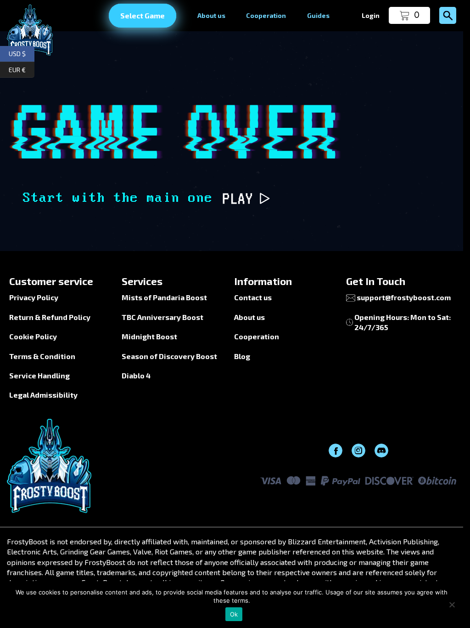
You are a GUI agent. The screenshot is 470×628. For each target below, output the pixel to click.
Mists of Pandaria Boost (164, 297)
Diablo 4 (136, 375)
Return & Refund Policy (49, 317)
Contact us (253, 297)
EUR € (21, 68)
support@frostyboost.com (404, 297)
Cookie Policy (33, 336)
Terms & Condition (42, 356)
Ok (234, 614)
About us (211, 15)
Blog (242, 356)
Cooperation (266, 15)
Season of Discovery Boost (169, 356)
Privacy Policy (33, 297)
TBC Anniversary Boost (162, 317)
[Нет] (451, 604)
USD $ (21, 52)
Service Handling (39, 375)
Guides (318, 15)
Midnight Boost (149, 336)
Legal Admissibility (43, 394)
